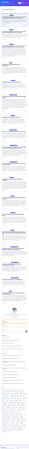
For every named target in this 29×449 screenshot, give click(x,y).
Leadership (22, 405)
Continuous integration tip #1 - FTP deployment (12, 279)
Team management (12, 421)
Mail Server (3, 407)
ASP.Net (23, 391)
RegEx (25, 414)
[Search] (26, 331)
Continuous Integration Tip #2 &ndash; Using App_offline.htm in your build (11, 264)
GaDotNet (20, 400)
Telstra (24, 421)
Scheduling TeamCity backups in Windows (11, 117)
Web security (8, 428)
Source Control (4, 419)
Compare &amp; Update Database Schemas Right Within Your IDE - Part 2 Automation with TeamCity (14, 148)
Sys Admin (22, 419)
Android (12, 391)
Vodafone (16, 426)
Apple (15, 391)
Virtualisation (7, 426)
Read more (24, 25)
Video (3, 426)
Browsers (24, 393)
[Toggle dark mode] (27, 3)
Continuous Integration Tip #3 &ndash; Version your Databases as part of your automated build (13, 249)
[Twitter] (11, 317)
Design (12, 398)
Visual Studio (12, 426)
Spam (8, 419)
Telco (21, 421)
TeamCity (3, 133)
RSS (22, 447)
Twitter (24, 447)
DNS (20, 398)
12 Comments (3, 225)
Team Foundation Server (5, 421)
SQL (10, 419)
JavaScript (8, 405)
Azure (12, 393)
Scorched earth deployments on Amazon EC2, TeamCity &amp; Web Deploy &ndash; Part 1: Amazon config (14, 46)
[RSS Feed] (18, 317)
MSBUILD (16, 407)
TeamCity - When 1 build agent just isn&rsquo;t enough (13, 131)
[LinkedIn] (14, 317)
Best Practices (16, 393)
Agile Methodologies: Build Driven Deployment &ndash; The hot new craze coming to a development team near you (13, 233)
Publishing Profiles (11, 414)
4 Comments (3, 25)
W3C (21, 426)
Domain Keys (24, 398)
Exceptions (6, 400)
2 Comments (3, 39)
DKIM (18, 398)
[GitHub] (12, 317)
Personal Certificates (5, 412)
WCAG (24, 426)
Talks (25, 419)
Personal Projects (11, 412)
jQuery (11, 405)
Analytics (8, 391)
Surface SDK (18, 419)
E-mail (3, 400)
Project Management (5, 414)
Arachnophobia (19, 391)
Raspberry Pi (17, 414)
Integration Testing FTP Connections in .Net (11, 82)
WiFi (12, 428)
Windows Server (4, 431)
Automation (8, 393)
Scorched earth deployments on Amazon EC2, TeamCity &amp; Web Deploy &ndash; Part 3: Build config (14, 17)
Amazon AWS (4, 391)
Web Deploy (4, 428)
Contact (20, 447)
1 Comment (3, 191)
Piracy (16, 412)
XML (8, 431)
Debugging (3, 398)
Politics (19, 412)
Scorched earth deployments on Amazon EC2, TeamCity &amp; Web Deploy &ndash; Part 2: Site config (14, 32)
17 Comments (3, 303)
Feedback (16, 400)
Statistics (14, 419)
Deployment (8, 398)
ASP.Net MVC (4, 393)
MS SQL (13, 407)
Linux (26, 405)
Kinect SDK (18, 405)
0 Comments (3, 58)
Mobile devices (9, 407)
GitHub (27, 447)
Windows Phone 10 (19, 428)
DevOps (15, 398)
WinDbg (15, 428)
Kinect (14, 405)
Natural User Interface (22, 407)
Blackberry (20, 393)
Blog (17, 447)
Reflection (21, 414)
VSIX (19, 426)
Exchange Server (11, 400)
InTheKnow (3, 405)
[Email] (16, 317)
